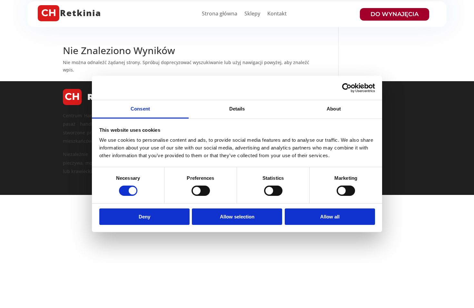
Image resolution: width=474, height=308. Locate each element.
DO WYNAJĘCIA (394, 14)
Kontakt (277, 14)
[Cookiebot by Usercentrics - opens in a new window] (347, 87)
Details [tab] (237, 108)
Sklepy (252, 14)
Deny (144, 216)
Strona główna (219, 14)
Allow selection (237, 216)
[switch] (201, 191)
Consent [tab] (140, 108)
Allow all (330, 216)
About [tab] (334, 108)
